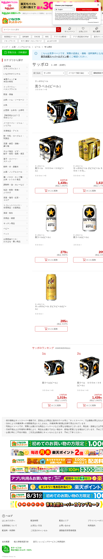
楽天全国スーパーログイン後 (55, 56)
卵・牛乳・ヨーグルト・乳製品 (13, 137)
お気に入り (83, 31)
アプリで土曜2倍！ (61, 37)
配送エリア (64, 520)
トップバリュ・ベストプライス (10, 88)
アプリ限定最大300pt (81, 37)
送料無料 (25, 37)
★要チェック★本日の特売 (10, 80)
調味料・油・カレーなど (13, 185)
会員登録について (9, 525)
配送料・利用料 (8, 530)
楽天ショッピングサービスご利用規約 (49, 542)
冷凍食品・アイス (11, 131)
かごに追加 (53, 191)
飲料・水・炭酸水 (11, 167)
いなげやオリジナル (11, 74)
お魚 (5, 105)
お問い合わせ (64, 525)
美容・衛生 (8, 213)
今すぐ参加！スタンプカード (31, 41)
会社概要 (6, 542)
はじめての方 (52, 41)
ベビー (6, 228)
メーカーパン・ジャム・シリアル (13, 124)
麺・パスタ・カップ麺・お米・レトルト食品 (13, 178)
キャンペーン (70, 31)
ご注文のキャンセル (39, 530)
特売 (47, 37)
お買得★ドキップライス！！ (11, 67)
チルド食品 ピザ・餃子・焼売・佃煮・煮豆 (13, 152)
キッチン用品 (9, 223)
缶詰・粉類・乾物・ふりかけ (11, 191)
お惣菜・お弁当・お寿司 (13, 110)
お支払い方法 (36, 525)
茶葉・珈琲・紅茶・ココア (11, 199)
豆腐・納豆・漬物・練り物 (11, 144)
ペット (6, 234)
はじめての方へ (8, 520)
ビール (37, 47)
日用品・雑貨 (9, 218)
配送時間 (34, 520)
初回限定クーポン (10, 37)
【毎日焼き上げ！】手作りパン (11, 116)
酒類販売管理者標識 (67, 530)
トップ (5, 47)
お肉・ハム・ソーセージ (13, 100)
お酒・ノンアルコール (21, 47)
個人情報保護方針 (21, 542)
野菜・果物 (8, 94)
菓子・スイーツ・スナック (11, 160)
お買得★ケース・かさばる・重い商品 (11, 240)
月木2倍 (37, 37)
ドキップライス (9, 41)
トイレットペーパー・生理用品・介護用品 (12, 206)
